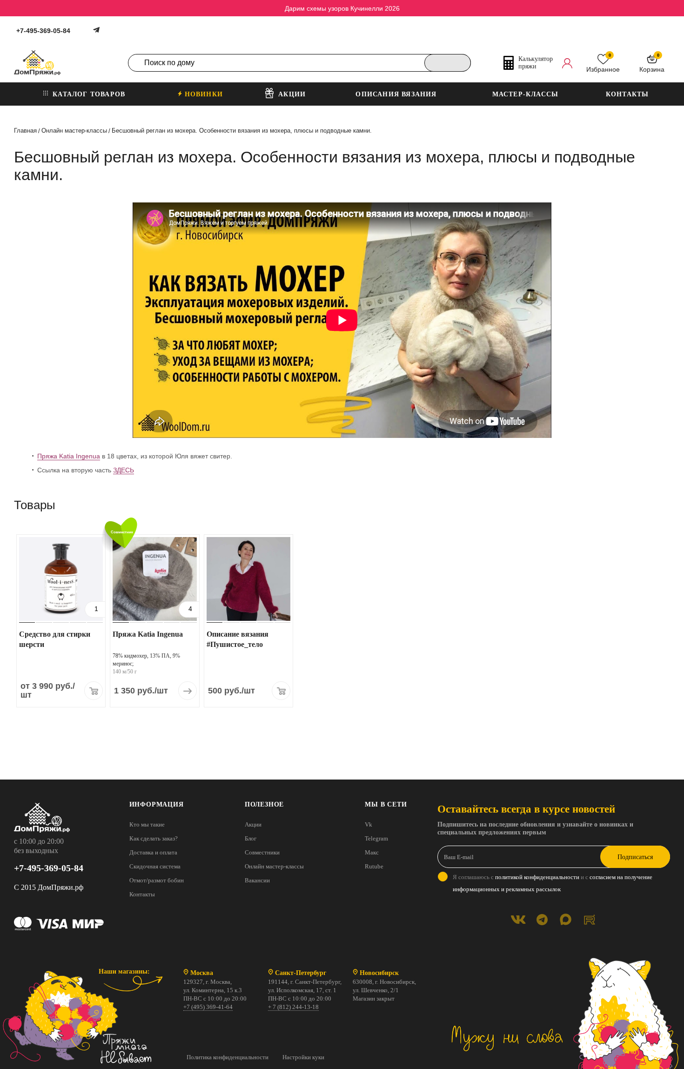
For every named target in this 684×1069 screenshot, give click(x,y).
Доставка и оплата (153, 852)
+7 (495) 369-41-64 (208, 1006)
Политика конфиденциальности (227, 1057)
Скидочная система (155, 866)
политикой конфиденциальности (537, 877)
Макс (372, 852)
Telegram (376, 838)
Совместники (262, 852)
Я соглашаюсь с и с (552, 883)
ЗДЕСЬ (123, 470)
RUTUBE (589, 919)
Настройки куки (303, 1057)
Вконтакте (518, 919)
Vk (368, 824)
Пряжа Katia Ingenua (68, 456)
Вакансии (257, 880)
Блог (250, 838)
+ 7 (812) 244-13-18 (293, 1006)
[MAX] (566, 919)
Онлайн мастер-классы (274, 866)
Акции (253, 824)
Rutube (374, 866)
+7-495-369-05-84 (43, 30)
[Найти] (447, 63)
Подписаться (635, 857)
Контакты (142, 894)
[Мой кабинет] (567, 63)
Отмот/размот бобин (156, 880)
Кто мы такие (147, 824)
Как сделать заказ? (153, 838)
